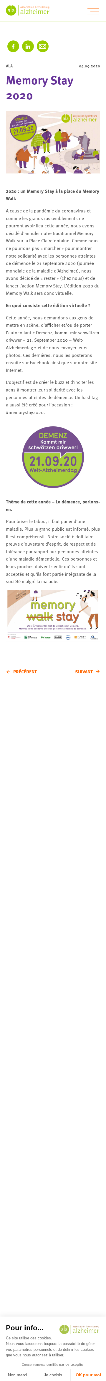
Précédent (25, 671)
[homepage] (31, 10)
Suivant (84, 671)
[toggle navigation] (93, 11)
